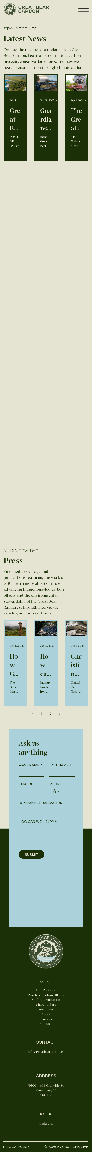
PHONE (55, 784)
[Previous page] (32, 714)
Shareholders (46, 1004)
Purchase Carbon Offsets (46, 995)
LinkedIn (46, 1123)
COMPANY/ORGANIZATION (40, 803)
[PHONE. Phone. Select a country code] (56, 791)
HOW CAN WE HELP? (38, 821)
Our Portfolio (46, 990)
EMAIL (25, 784)
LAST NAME (60, 765)
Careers (46, 1019)
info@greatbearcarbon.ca (46, 1052)
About (46, 1014)
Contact (46, 1024)
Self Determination (46, 1000)
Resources (46, 1009)
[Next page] (59, 714)
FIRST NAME (30, 765)
